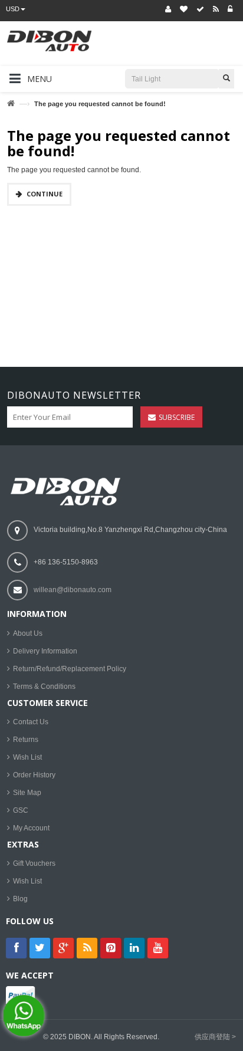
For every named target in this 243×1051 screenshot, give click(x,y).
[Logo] (68, 491)
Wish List (27, 757)
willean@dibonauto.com (72, 590)
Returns (25, 739)
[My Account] (168, 9)
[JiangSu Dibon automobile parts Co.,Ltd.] (67, 48)
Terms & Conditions (44, 686)
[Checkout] (200, 9)
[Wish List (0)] (183, 9)
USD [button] (12, 8)
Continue (45, 193)
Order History (34, 775)
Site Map (27, 793)
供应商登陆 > (215, 1037)
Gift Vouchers (34, 863)
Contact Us (30, 722)
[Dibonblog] (215, 9)
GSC (20, 810)
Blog (20, 899)
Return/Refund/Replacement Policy (69, 669)
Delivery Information (45, 651)
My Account (31, 828)
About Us (27, 633)
